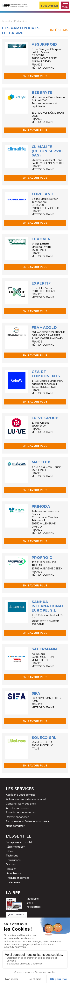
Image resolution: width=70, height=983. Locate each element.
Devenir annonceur (17, 817)
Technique (12, 855)
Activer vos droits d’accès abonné (26, 799)
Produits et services (17, 877)
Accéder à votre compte (20, 794)
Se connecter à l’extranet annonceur (27, 821)
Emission (11, 869)
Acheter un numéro (17, 808)
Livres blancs (13, 873)
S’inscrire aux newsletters (21, 812)
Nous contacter (15, 826)
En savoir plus (35, 76)
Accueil (6, 21)
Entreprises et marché (19, 842)
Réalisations (13, 860)
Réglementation (15, 846)
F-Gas (9, 851)
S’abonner (49, 5)
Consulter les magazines (21, 803)
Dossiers (11, 864)
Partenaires (13, 882)
